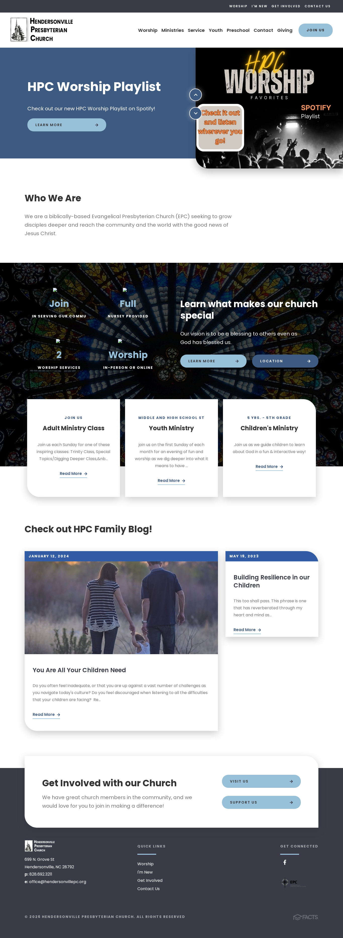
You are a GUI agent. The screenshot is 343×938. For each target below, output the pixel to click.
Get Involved (286, 6)
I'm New (259, 6)
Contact (263, 30)
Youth (216, 30)
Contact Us (318, 6)
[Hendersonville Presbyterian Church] (40, 846)
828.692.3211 (40, 874)
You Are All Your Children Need (79, 670)
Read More (44, 714)
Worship (238, 6)
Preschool (238, 30)
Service (196, 30)
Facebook (285, 862)
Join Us (316, 30)
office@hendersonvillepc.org (57, 882)
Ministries (172, 30)
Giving (285, 30)
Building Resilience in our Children (272, 581)
